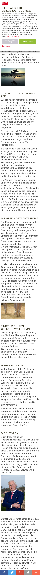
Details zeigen (6, 46)
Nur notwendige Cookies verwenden (10, 41)
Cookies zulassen (27, 41)
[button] (4, 572)
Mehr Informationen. (13, 36)
